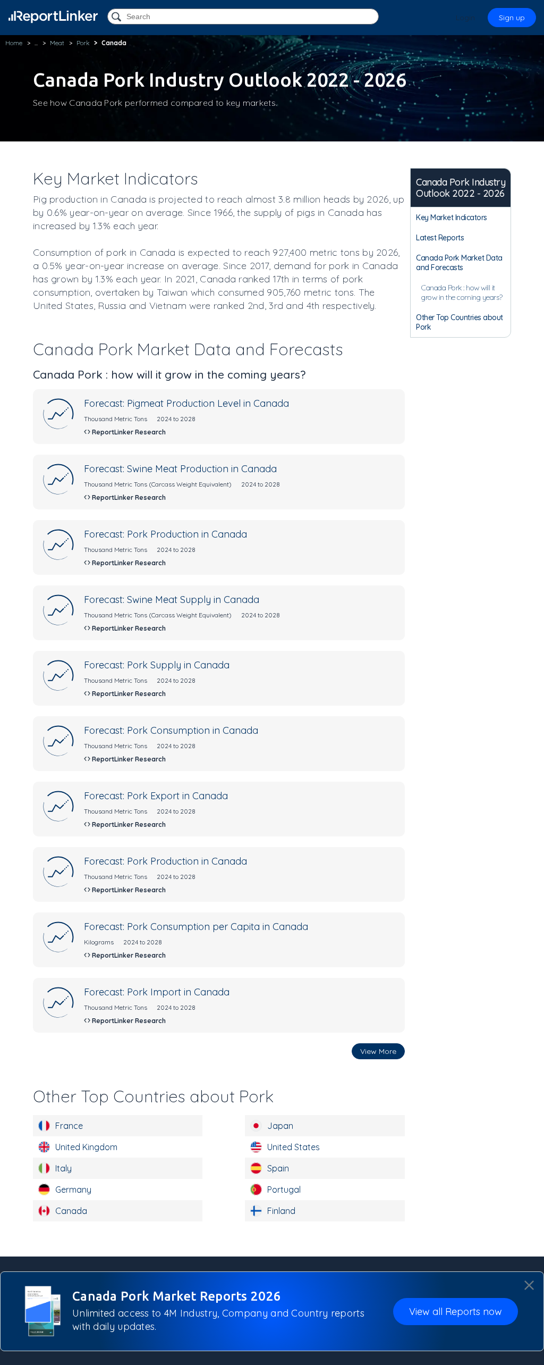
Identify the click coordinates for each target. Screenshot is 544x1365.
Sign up (512, 17)
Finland (281, 1210)
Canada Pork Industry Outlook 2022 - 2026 (460, 187)
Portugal (284, 1189)
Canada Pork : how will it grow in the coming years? (462, 292)
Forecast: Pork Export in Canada (156, 796)
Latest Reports (440, 237)
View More (378, 1051)
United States (293, 1147)
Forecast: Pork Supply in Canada (157, 665)
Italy (63, 1168)
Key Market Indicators (451, 217)
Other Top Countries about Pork (459, 322)
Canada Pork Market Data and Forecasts (459, 262)
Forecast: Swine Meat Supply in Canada (171, 599)
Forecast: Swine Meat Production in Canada (180, 469)
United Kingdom (86, 1147)
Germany (73, 1189)
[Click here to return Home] (53, 17)
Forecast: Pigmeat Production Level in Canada (186, 403)
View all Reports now (455, 1311)
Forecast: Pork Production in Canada (165, 534)
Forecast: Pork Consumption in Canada (171, 730)
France (69, 1125)
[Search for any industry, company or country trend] (117, 17)
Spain (278, 1168)
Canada (71, 1210)
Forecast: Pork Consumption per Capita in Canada (196, 926)
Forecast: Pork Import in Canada (157, 992)
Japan (280, 1125)
